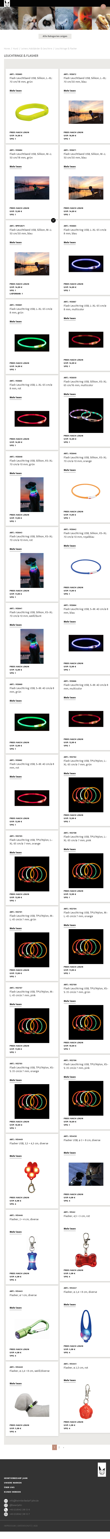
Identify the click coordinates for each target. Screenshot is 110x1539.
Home (7, 49)
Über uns (9, 1487)
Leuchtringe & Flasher (66, 49)
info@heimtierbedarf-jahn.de (24, 1501)
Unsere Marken (13, 1483)
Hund (15, 49)
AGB (36, 1526)
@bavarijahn (16, 1505)
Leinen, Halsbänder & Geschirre (36, 49)
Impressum (10, 1526)
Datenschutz (25, 1526)
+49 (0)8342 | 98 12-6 (20, 1510)
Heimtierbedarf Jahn (16, 1478)
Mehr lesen (16, 91)
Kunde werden (12, 1492)
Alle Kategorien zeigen (55, 36)
